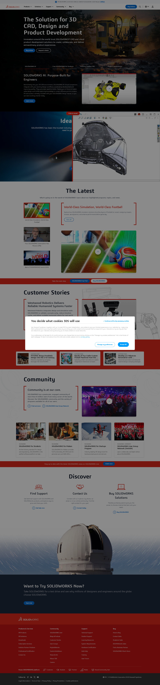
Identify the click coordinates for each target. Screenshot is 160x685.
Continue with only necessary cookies (117, 321)
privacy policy (85, 337)
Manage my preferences (105, 344)
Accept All (123, 344)
